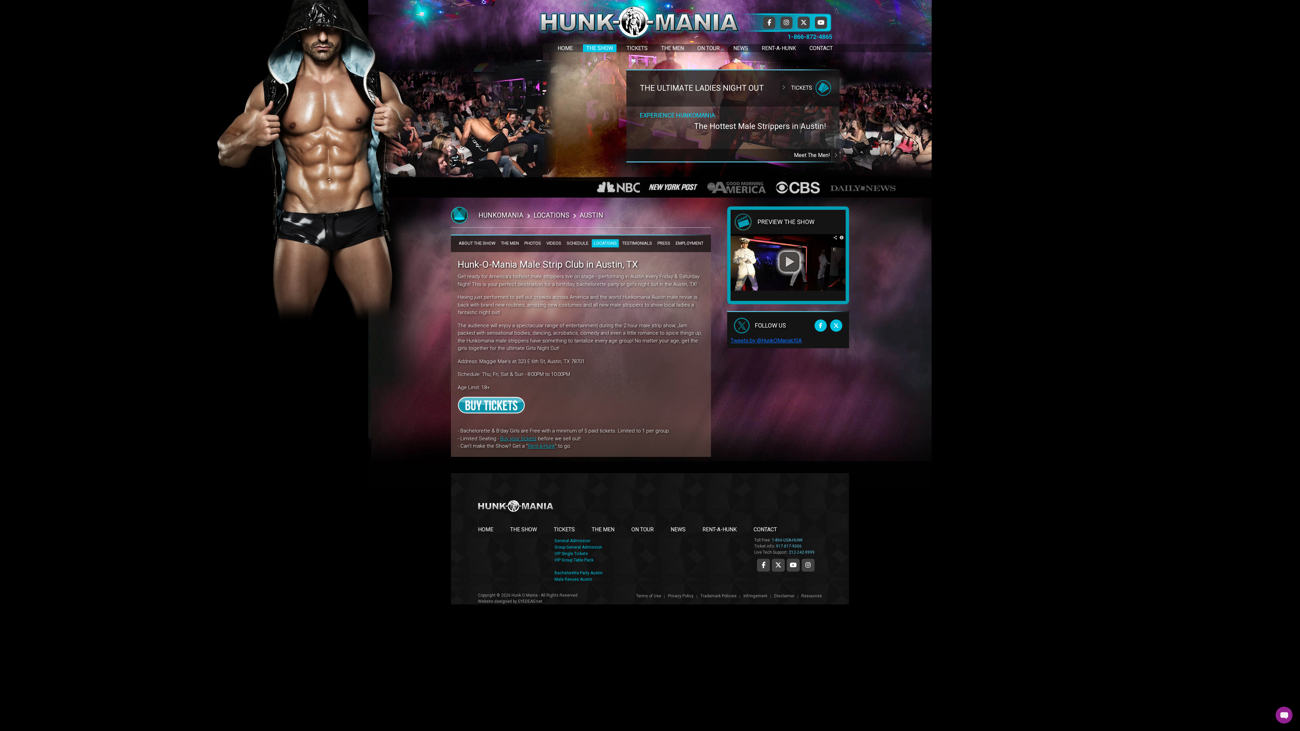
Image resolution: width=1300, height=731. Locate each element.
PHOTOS (532, 243)
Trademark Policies (718, 596)
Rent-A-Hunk (779, 48)
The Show (599, 48)
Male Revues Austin (573, 579)
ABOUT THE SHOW (477, 243)
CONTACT (765, 529)
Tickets (637, 48)
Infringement (755, 596)
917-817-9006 (789, 546)
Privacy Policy (681, 596)
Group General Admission (578, 547)
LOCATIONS (605, 243)
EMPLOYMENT (689, 243)
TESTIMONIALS (637, 243)
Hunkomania (500, 215)
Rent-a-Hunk (541, 446)
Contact (821, 48)
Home (565, 48)
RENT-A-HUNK (719, 529)
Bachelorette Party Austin (579, 573)
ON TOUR (642, 529)
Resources (811, 596)
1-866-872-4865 (810, 36)
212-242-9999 (802, 552)
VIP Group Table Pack (574, 560)
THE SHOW (523, 529)
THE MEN (510, 243)
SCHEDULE (577, 243)
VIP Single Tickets (571, 553)
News (740, 48)
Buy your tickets (518, 439)
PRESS (663, 243)
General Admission (572, 540)
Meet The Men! (812, 155)
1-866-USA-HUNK (787, 540)
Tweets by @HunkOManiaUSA (766, 340)
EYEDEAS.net (530, 601)
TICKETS (564, 529)
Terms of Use (648, 596)
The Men (672, 48)
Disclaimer (784, 596)
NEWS (678, 529)
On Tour (708, 48)
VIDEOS (553, 243)
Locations (551, 215)
